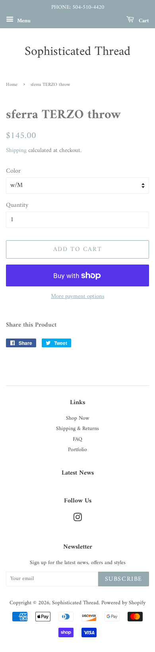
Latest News (78, 473)
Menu (23, 20)
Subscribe (123, 579)
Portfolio (77, 450)
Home (11, 85)
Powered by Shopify (123, 603)
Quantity (17, 205)
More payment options (77, 296)
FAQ (77, 439)
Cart (143, 20)
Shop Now (77, 418)
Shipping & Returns (77, 429)
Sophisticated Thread (77, 51)
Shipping (16, 150)
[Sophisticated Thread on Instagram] (77, 519)
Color (13, 171)
